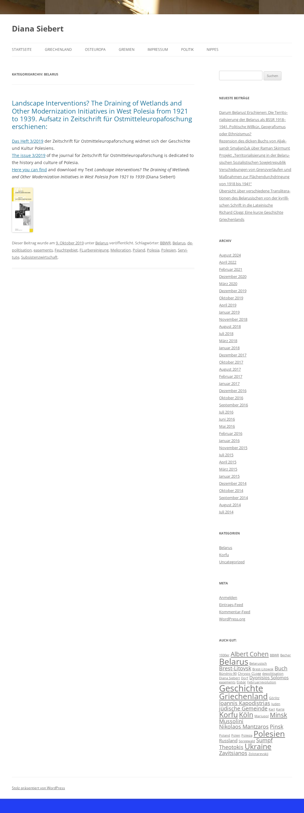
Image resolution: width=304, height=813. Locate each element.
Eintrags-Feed (231, 604)
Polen (235, 735)
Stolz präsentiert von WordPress (38, 787)
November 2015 (233, 447)
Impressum (158, 49)
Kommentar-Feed (234, 611)
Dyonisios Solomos (269, 677)
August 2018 (230, 326)
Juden (275, 704)
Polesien (168, 250)
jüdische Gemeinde (243, 708)
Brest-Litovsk (235, 668)
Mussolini (231, 721)
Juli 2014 (226, 512)
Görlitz (274, 698)
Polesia (153, 250)
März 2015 (228, 469)
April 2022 (227, 262)
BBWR (165, 243)
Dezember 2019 (232, 290)
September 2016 (233, 405)
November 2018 (233, 319)
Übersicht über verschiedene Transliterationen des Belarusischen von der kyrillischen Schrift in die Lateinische (254, 198)
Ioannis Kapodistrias (244, 703)
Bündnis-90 (228, 674)
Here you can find (29, 169)
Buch (281, 668)
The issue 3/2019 (28, 155)
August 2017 (230, 369)
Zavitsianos (233, 753)
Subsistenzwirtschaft (39, 257)
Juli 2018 (226, 333)
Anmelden (228, 597)
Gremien (126, 49)
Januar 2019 (229, 312)
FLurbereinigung (94, 250)
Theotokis (231, 747)
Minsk (278, 715)
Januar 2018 (229, 347)
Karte (280, 709)
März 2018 (228, 340)
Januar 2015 (229, 476)
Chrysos (244, 674)
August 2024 (230, 255)
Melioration (120, 250)
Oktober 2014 (231, 490)
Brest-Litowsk (262, 669)
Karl (272, 709)
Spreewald (247, 741)
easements (43, 250)
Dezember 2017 (232, 355)
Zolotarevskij (258, 754)
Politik (187, 49)
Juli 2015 (226, 454)
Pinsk (276, 726)
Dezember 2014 (232, 483)
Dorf (244, 678)
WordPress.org (232, 619)
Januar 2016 (229, 440)
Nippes (212, 49)
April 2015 (227, 462)
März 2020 (228, 283)
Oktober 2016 (231, 397)
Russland (228, 740)
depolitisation (273, 674)
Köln (246, 714)
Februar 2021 (230, 269)
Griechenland (58, 49)
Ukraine (258, 746)
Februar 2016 (230, 433)
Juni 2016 (227, 419)
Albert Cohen (250, 654)
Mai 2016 (227, 426)
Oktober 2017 (231, 362)
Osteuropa (95, 49)
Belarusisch (258, 663)
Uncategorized (232, 561)
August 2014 (230, 504)
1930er (224, 655)
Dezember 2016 (232, 390)
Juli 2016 (226, 412)
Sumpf (264, 740)
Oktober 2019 (231, 298)
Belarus (101, 243)
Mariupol (261, 716)
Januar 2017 (229, 383)
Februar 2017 (230, 376)
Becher (285, 655)
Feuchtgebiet (66, 250)
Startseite (22, 49)
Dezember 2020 (232, 276)
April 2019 (227, 305)
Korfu (224, 554)
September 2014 (233, 497)
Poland (139, 250)
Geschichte (241, 688)
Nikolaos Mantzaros (244, 726)
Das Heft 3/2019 (27, 141)
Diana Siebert (38, 28)
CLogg (256, 674)
